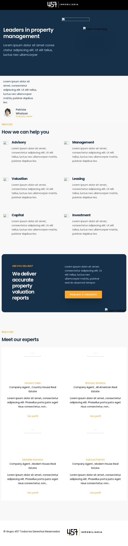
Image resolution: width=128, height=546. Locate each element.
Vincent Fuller (32, 383)
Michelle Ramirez (32, 459)
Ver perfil (32, 416)
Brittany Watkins (95, 383)
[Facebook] (115, 533)
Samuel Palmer (95, 459)
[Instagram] (121, 533)
